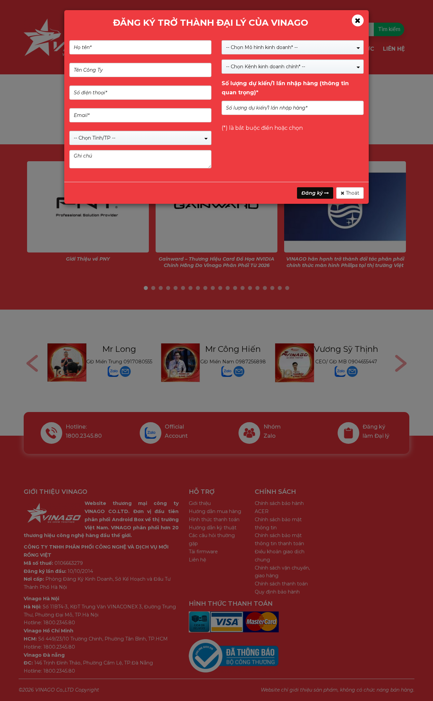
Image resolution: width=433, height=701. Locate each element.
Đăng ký (312, 193)
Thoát (351, 193)
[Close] (358, 20)
